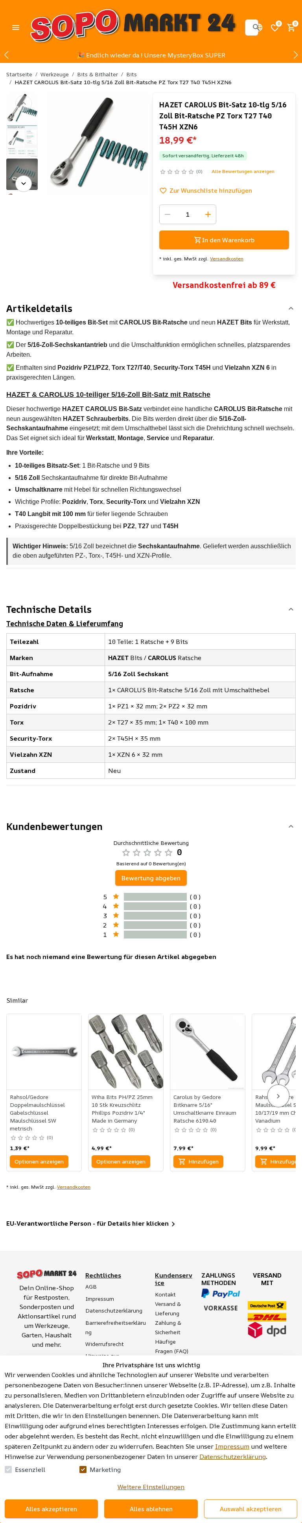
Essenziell (30, 1469)
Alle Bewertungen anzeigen (243, 171)
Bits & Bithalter (97, 74)
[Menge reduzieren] (167, 214)
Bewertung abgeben (151, 878)
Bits (131, 74)
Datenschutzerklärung (232, 1456)
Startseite (19, 74)
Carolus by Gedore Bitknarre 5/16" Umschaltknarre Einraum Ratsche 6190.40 (204, 1108)
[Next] (23, 184)
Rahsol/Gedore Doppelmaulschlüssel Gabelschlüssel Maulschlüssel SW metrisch (37, 1112)
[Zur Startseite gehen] (133, 27)
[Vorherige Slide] (6, 55)
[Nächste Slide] (295, 55)
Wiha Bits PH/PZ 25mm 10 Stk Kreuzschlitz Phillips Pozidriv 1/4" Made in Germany (122, 1108)
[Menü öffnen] (16, 27)
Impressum (232, 1446)
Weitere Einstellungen (151, 1486)
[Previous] (23, 103)
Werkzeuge (55, 74)
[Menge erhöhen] (208, 214)
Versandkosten (226, 259)
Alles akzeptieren (51, 1509)
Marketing (105, 1469)
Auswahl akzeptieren (251, 1509)
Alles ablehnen (151, 1509)
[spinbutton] (188, 214)
